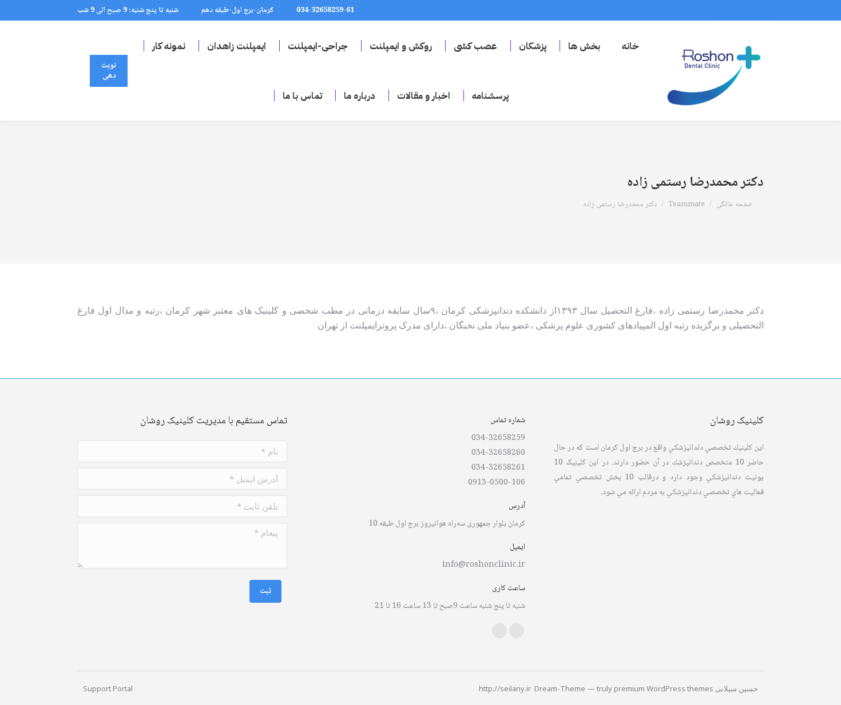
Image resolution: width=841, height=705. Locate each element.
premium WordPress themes (663, 688)
